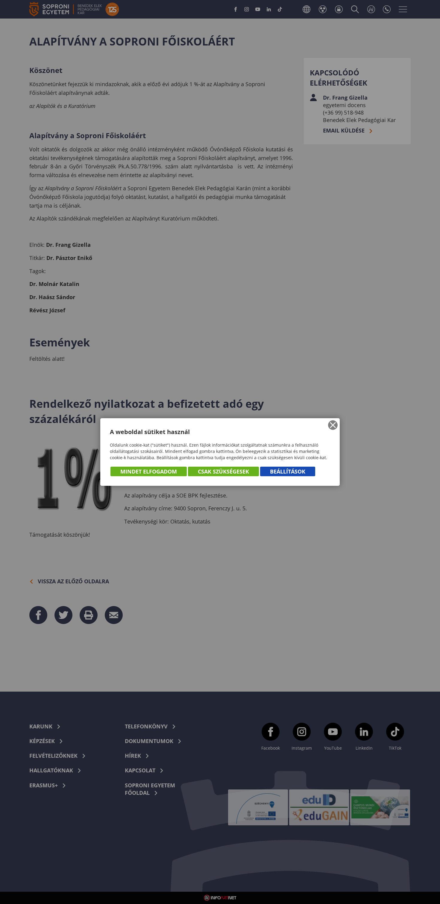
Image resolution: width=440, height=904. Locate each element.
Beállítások (287, 471)
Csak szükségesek (223, 471)
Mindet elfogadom (148, 471)
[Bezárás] (332, 425)
